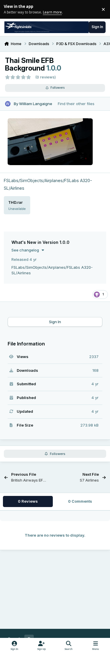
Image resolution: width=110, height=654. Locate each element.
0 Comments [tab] (80, 501)
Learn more (10, 9)
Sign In (55, 321)
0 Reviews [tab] (28, 501)
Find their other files (76, 103)
